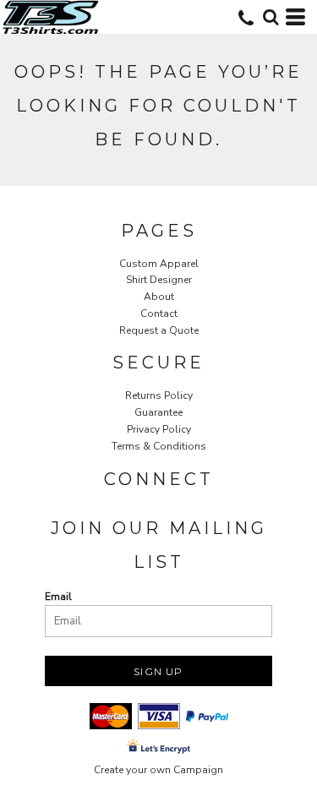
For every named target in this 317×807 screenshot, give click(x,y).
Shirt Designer (159, 279)
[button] (270, 16)
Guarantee (158, 412)
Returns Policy (159, 395)
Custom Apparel (159, 263)
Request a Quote (159, 330)
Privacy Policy (159, 429)
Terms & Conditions (159, 446)
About (159, 296)
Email (58, 596)
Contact (159, 313)
